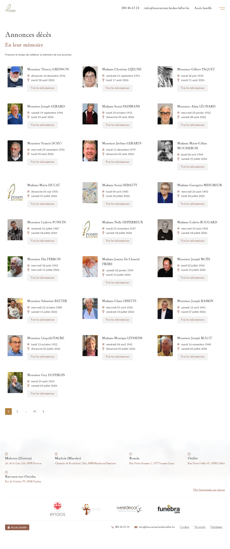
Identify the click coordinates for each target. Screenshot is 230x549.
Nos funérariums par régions (209, 490)
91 (34, 411)
